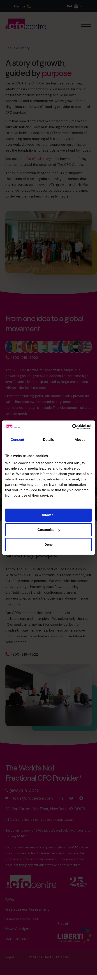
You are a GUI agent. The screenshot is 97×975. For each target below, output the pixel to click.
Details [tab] (48, 439)
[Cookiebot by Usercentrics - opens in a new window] (72, 427)
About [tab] (80, 439)
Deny (48, 544)
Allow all (48, 515)
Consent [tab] (17, 439)
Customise (45, 530)
